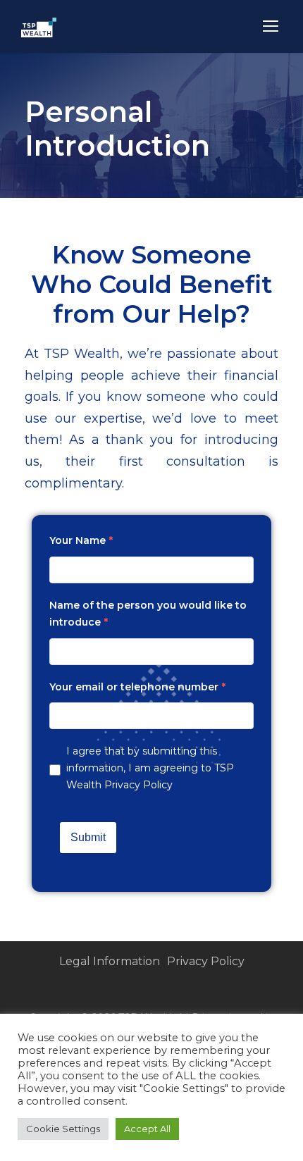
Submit (88, 837)
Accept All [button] (147, 1128)
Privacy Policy (138, 784)
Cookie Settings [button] (63, 1128)
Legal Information (109, 961)
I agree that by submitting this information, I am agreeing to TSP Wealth (150, 768)
